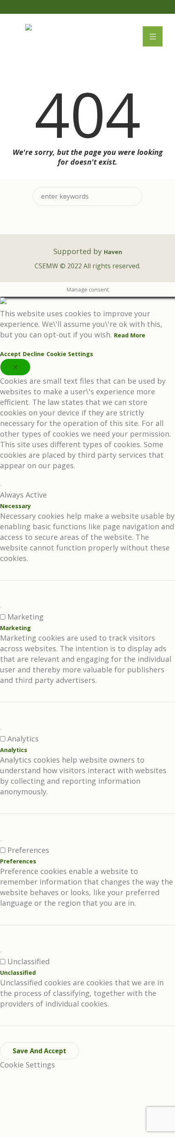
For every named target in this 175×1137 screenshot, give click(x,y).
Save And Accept (39, 1050)
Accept (10, 354)
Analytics (13, 750)
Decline (33, 354)
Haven (113, 252)
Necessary (15, 506)
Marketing (15, 628)
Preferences (18, 861)
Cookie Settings (69, 354)
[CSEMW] (28, 28)
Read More (129, 335)
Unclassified (18, 972)
